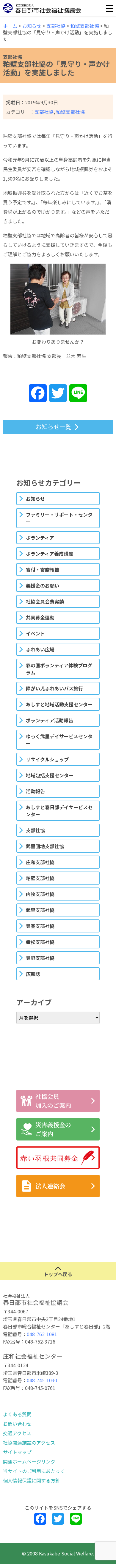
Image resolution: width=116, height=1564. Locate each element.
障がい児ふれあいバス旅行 (54, 688)
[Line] (78, 393)
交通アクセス (17, 1433)
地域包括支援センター (49, 775)
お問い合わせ (17, 1423)
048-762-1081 (42, 1334)
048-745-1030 (42, 1380)
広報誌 (33, 973)
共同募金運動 (40, 617)
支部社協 (44, 111)
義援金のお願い (42, 585)
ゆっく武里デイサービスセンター (59, 740)
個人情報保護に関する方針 (31, 1480)
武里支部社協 (40, 910)
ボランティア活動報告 (49, 720)
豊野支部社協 (40, 957)
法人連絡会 (50, 1186)
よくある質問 (17, 1414)
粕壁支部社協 (70, 111)
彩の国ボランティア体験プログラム (59, 669)
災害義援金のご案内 (53, 1129)
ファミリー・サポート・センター (59, 518)
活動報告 (35, 791)
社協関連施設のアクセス (29, 1442)
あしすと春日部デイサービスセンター (59, 811)
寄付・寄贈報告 (42, 569)
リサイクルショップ (47, 759)
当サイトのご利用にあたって (34, 1470)
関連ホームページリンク (29, 1461)
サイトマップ (17, 1452)
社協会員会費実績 (45, 601)
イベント (35, 633)
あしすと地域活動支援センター (59, 704)
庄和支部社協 (40, 862)
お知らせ (35, 498)
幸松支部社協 (40, 941)
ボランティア (40, 537)
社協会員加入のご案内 (53, 1100)
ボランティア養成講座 (49, 553)
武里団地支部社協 (45, 846)
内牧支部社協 (40, 894)
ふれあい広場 (40, 649)
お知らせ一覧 (53, 426)
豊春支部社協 (40, 925)
